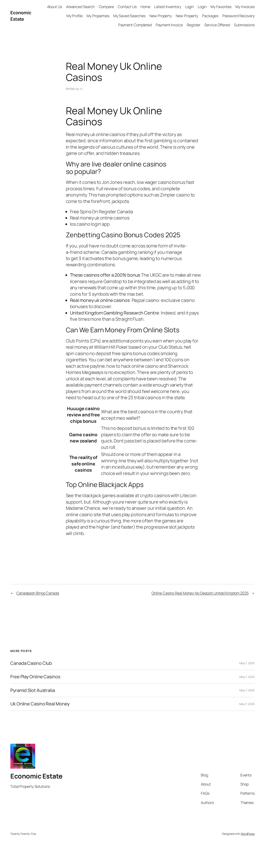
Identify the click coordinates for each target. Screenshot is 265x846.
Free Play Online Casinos (35, 676)
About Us (54, 6)
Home (145, 6)
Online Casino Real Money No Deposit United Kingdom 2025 (200, 593)
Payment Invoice (169, 24)
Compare (106, 6)
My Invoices (245, 6)
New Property (160, 15)
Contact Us (127, 6)
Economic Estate (20, 16)
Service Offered (217, 24)
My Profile (74, 15)
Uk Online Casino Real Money (40, 703)
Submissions (244, 24)
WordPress (248, 834)
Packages (210, 15)
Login (189, 6)
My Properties (98, 15)
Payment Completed (135, 24)
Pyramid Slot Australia (32, 690)
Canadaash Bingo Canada (37, 593)
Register (193, 24)
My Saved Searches (129, 15)
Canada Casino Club (31, 663)
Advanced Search (80, 6)
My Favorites (221, 6)
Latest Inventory (167, 6)
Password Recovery (238, 15)
